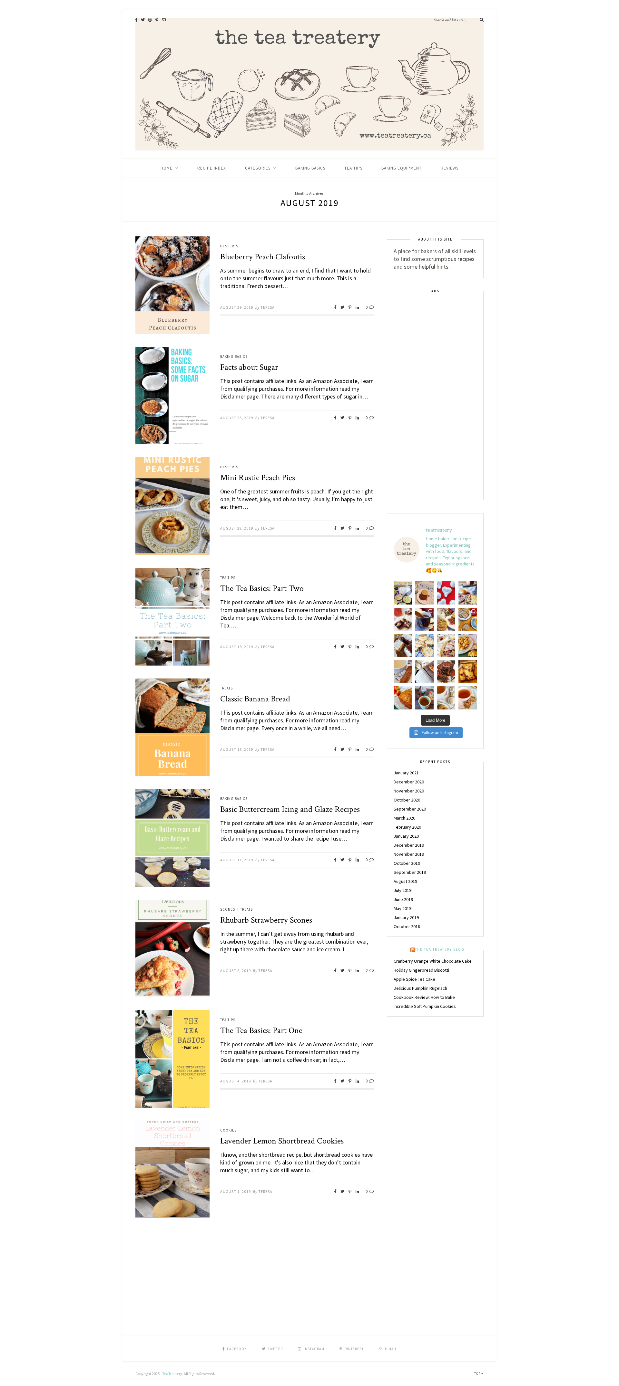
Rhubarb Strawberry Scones (266, 920)
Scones (227, 909)
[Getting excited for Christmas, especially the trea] (424, 619)
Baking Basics (310, 168)
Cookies (228, 1130)
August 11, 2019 (236, 859)
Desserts (229, 246)
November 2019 (409, 854)
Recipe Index (211, 168)
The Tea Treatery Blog (440, 949)
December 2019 (409, 845)
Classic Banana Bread (255, 698)
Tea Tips (353, 168)
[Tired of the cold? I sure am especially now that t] (403, 619)
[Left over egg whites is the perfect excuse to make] (446, 592)
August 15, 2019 (236, 749)
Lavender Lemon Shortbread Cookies (282, 1140)
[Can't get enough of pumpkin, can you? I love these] (446, 697)
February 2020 (407, 827)
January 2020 (406, 836)
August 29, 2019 (236, 307)
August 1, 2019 (235, 1191)
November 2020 (409, 791)
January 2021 (406, 773)
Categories (257, 168)
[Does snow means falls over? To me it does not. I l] (467, 645)
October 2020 (407, 800)
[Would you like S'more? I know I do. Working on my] (403, 645)
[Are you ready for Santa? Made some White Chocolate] (446, 619)
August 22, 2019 (236, 528)
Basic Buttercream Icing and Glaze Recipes (290, 809)
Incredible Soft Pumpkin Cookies (425, 1006)
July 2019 (402, 890)
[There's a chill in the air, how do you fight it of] (403, 697)
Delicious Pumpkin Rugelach (420, 988)
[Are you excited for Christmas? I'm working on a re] (424, 645)
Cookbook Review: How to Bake (424, 997)
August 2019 (405, 881)
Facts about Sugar (249, 367)
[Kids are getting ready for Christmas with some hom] (424, 592)
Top (477, 1373)
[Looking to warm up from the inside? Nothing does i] (446, 671)
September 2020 (410, 809)
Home (166, 168)
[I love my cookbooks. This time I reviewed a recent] (424, 671)
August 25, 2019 (236, 417)
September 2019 (410, 872)
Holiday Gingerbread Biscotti (421, 970)
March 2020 (404, 818)
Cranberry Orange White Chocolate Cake (433, 961)
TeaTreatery (172, 1373)
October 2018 (407, 926)
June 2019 (403, 899)
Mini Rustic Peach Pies (257, 477)
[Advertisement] (435, 396)
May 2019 (402, 908)
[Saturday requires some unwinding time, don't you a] (424, 697)
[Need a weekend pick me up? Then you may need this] (467, 592)
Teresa (267, 307)
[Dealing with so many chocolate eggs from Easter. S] (403, 592)
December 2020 (409, 782)
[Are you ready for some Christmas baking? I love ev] (467, 671)
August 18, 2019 (236, 646)
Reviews (449, 168)
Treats (226, 688)
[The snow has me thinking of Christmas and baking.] (403, 671)
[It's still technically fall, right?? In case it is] (467, 619)
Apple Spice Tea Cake (414, 979)
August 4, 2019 (235, 1081)
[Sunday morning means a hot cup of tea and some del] (467, 697)
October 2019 (407, 863)
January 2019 (406, 917)
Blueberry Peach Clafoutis (262, 256)
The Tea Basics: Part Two (262, 588)
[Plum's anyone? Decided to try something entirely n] (446, 645)
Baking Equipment (401, 168)
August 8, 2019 (235, 970)
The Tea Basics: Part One (261, 1030)
